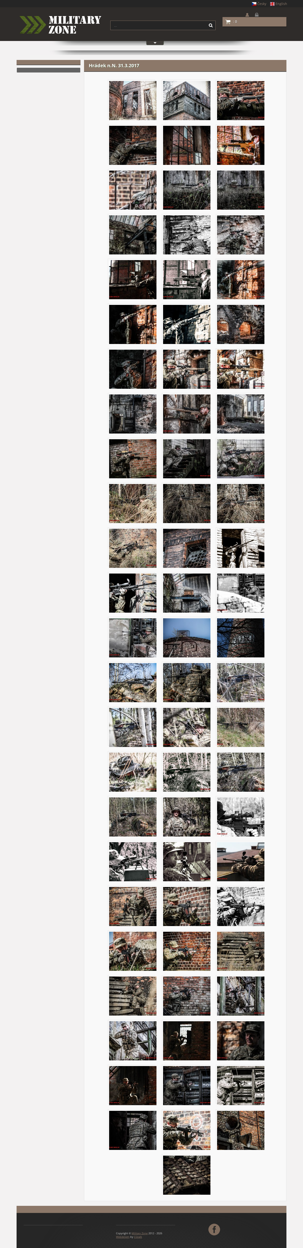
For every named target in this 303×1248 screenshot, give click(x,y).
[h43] (240, 682)
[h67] (240, 1040)
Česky (261, 3)
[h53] (132, 861)
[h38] (132, 637)
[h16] (132, 324)
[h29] (132, 503)
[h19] (132, 369)
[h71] (132, 1130)
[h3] (240, 100)
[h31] (240, 503)
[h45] (186, 727)
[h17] (186, 324)
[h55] (240, 861)
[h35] (132, 593)
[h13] (132, 279)
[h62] (132, 996)
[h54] (186, 861)
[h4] (132, 145)
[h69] (186, 1085)
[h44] (132, 727)
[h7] (132, 190)
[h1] (132, 100)
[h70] (240, 1085)
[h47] (132, 772)
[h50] (132, 816)
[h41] (132, 682)
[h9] (240, 190)
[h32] (132, 548)
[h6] (240, 145)
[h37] (240, 593)
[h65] (132, 1040)
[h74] (186, 1175)
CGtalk (138, 1237)
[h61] (240, 951)
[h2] (186, 100)
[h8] (186, 190)
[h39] (186, 637)
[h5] (186, 145)
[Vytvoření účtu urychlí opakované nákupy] (251, 15)
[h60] (186, 951)
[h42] (186, 682)
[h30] (186, 503)
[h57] (186, 906)
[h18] (240, 324)
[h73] (240, 1130)
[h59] (132, 951)
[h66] (186, 1040)
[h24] (186, 413)
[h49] (240, 772)
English (281, 3)
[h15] (240, 279)
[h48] (186, 772)
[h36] (186, 593)
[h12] (240, 234)
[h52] (240, 816)
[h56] (132, 906)
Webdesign (122, 1237)
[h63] (186, 996)
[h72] (186, 1130)
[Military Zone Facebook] (214, 1229)
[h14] (186, 279)
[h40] (240, 637)
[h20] (186, 369)
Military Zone (140, 1233)
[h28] (240, 458)
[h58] (240, 906)
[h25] (240, 413)
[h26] (132, 458)
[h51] (186, 816)
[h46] (240, 727)
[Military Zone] (60, 25)
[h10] (132, 234)
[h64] (240, 996)
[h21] (240, 369)
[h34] (240, 548)
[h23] (132, 413)
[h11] (186, 234)
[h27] (186, 458)
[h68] (132, 1085)
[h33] (186, 548)
